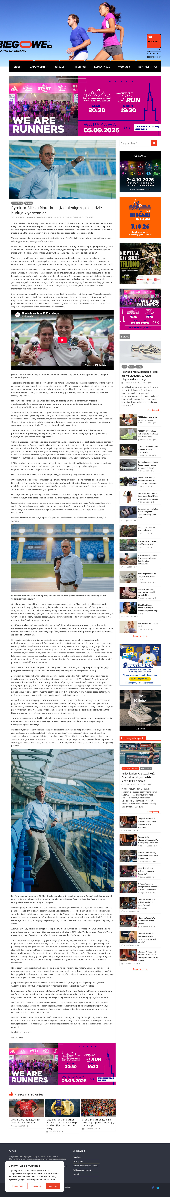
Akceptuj (53, 1186)
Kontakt (143, 66)
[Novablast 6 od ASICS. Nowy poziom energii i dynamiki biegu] (128, 588)
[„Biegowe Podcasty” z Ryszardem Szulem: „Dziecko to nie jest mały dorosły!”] (128, 932)
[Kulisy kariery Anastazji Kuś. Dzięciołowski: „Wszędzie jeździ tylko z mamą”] (140, 744)
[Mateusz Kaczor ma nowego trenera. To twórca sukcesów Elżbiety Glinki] (128, 882)
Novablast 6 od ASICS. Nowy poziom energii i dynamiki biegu (146, 592)
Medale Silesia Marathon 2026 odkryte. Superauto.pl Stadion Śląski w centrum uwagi (61, 1124)
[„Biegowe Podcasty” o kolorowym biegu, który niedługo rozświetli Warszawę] (128, 817)
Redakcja (31, 217)
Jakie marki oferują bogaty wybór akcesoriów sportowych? (148, 449)
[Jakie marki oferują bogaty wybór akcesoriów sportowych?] (128, 445)
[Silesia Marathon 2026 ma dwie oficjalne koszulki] (26, 1100)
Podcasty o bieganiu (132, 738)
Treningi (80, 66)
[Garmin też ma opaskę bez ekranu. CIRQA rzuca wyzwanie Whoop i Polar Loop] (128, 507)
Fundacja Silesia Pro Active (63, 217)
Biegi (17, 66)
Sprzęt (59, 66)
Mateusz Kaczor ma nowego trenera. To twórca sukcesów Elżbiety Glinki (148, 887)
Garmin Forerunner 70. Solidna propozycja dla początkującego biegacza (147, 480)
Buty (124, 367)
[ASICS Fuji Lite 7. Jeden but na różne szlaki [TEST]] (128, 540)
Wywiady (124, 66)
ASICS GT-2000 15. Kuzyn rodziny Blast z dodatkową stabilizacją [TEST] (148, 434)
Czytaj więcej (153, 410)
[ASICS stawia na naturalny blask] (128, 622)
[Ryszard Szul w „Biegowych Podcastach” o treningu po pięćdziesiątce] (128, 835)
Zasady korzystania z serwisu (85, 1165)
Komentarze (102, 66)
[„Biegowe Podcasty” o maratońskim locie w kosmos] (128, 916)
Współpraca (78, 1161)
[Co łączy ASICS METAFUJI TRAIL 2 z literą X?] (128, 526)
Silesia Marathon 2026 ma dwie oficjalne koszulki (25, 1121)
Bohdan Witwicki (45, 217)
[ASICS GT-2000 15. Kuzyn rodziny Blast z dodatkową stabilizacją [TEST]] (128, 429)
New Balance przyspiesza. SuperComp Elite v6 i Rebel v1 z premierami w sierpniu (148, 496)
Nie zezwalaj (36, 1186)
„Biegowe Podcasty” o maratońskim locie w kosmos (146, 921)
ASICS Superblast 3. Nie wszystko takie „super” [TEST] (147, 576)
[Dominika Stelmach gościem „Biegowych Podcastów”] (128, 867)
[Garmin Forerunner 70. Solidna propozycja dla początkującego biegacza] (128, 476)
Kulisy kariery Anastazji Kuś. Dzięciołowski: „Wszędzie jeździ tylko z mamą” (138, 777)
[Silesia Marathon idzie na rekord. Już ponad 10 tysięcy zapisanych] (98, 1100)
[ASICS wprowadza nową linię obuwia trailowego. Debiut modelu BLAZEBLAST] (128, 554)
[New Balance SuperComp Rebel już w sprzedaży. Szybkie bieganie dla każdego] (140, 342)
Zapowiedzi (37, 66)
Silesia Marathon (80, 217)
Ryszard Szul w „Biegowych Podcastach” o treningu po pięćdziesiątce (148, 840)
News (131, 367)
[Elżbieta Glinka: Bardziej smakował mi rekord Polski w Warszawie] (128, 851)
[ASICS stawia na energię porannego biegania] (128, 415)
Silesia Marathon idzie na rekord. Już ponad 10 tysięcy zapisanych (98, 1122)
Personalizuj (17, 1186)
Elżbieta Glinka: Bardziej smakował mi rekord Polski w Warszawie (148, 855)
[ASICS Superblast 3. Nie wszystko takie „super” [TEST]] (128, 572)
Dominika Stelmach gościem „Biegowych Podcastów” (146, 871)
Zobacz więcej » (140, 636)
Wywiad (90, 217)
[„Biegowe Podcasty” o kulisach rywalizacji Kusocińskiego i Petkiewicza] (128, 898)
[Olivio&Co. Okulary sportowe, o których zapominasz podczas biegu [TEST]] (128, 603)
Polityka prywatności (82, 1170)
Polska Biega (17, 203)
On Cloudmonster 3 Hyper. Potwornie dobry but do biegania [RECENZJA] (148, 465)
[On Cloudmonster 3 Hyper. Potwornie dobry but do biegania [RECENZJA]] (128, 460)
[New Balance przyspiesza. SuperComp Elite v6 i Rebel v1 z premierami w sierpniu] (128, 492)
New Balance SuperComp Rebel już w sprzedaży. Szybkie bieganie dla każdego (140, 375)
